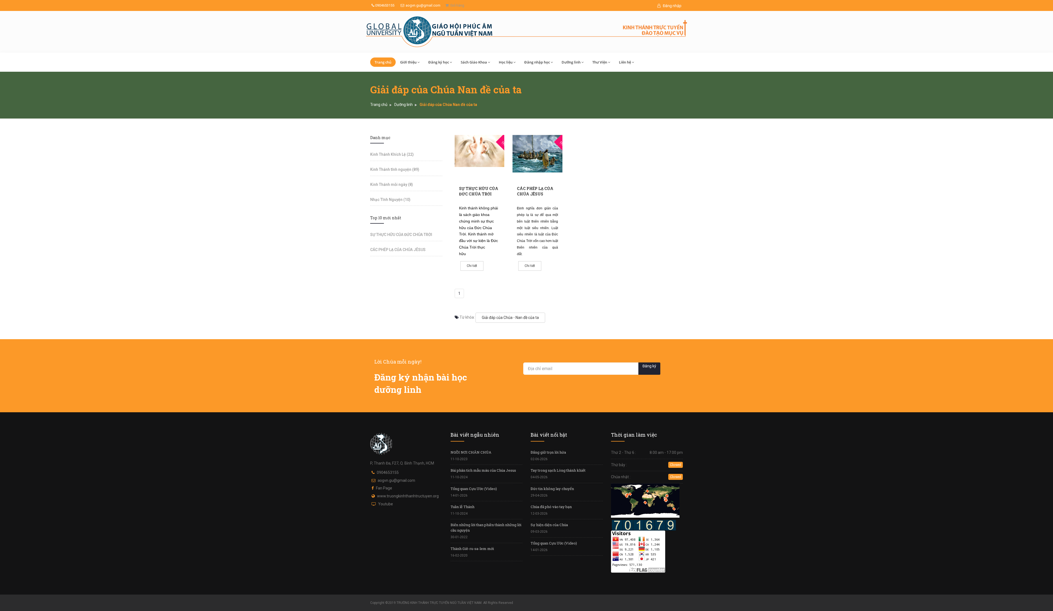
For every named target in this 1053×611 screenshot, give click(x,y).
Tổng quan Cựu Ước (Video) (474, 488)
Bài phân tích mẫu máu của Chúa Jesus (483, 470)
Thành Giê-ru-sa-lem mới (472, 548)
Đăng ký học (438, 62)
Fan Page (384, 488)
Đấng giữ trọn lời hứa (548, 452)
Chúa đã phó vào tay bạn (551, 506)
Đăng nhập (671, 6)
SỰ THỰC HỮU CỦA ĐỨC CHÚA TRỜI (478, 191)
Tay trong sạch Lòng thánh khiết (558, 470)
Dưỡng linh (571, 62)
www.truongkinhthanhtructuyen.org (408, 496)
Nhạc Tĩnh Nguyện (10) (390, 199)
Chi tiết (472, 266)
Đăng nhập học (537, 62)
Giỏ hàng (456, 5)
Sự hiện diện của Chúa (549, 524)
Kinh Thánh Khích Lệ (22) (392, 154)
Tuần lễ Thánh (462, 506)
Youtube (385, 504)
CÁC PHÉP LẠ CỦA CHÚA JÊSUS (535, 191)
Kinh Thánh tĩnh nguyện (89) (394, 169)
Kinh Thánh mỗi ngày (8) (391, 184)
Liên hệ (625, 62)
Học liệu (506, 62)
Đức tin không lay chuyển (552, 488)
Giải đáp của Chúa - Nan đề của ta (510, 317)
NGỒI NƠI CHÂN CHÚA (471, 452)
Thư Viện (599, 62)
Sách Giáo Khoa (474, 62)
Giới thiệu (408, 62)
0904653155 (384, 5)
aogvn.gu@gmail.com (423, 5)
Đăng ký (649, 366)
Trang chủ (383, 62)
